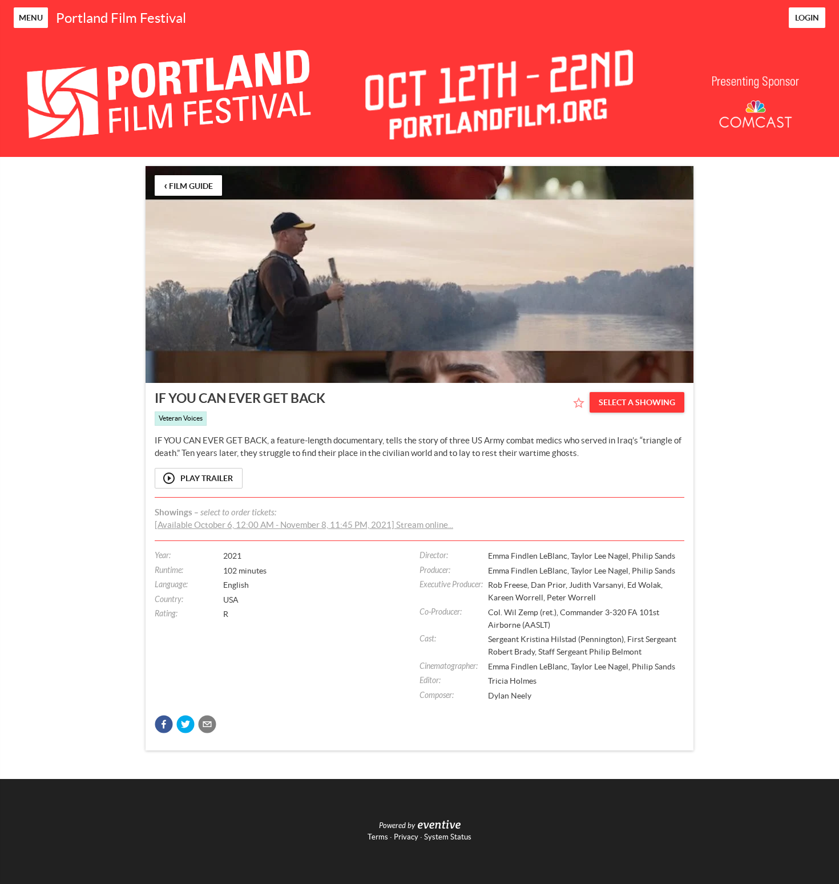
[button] (164, 724)
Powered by (397, 825)
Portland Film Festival (121, 18)
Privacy (406, 837)
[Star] (579, 403)
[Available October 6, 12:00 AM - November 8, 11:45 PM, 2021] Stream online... (304, 525)
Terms (378, 837)
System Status (447, 837)
